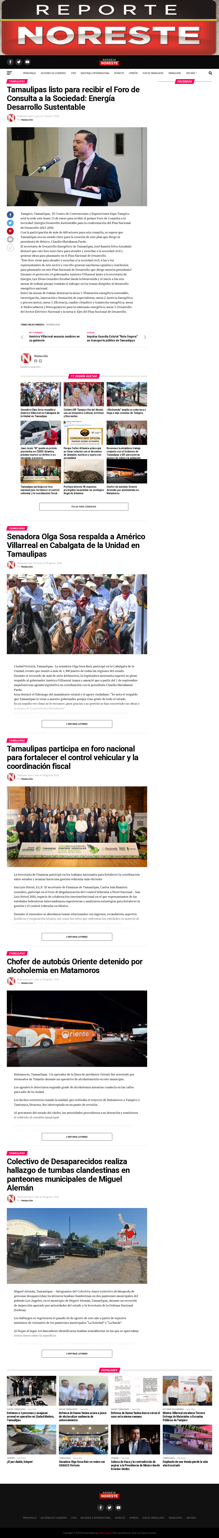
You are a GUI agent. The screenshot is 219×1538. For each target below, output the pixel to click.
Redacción (27, 119)
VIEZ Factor (105, 1533)
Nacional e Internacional (95, 73)
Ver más (190, 73)
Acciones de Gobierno (53, 73)
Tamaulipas (174, 73)
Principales (29, 73)
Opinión (133, 73)
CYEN (73, 73)
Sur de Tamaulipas (153, 73)
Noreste (119, 73)
